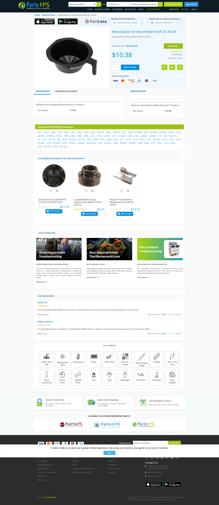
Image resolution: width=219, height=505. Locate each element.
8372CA (72, 139)
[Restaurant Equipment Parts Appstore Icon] (45, 25)
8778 (178, 139)
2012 (124, 132)
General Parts (78, 381)
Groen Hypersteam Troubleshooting (52, 264)
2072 (145, 132)
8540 (96, 139)
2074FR (41, 136)
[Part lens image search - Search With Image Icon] (111, 25)
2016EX (138, 132)
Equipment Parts (173, 4)
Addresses (112, 464)
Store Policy (42, 461)
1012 (40, 132)
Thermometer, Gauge (142, 364)
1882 (92, 132)
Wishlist (111, 472)
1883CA (116, 132)
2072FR (153, 132)
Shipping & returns (45, 464)
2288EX (152, 136)
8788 (146, 143)
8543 (115, 139)
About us (41, 480)
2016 (130, 132)
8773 (165, 139)
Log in (193, 9)
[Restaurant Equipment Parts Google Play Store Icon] (68, 25)
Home (89, 9)
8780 (49, 143)
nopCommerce (50, 497)
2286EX (144, 136)
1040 (53, 132)
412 (159, 136)
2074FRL (50, 136)
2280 (129, 136)
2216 (99, 136)
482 (58, 139)
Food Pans (140, 380)
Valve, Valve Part (46, 363)
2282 (136, 136)
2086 (79, 136)
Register (184, 9)
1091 (73, 132)
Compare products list (82, 472)
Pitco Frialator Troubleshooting (152, 264)
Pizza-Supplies (172, 381)
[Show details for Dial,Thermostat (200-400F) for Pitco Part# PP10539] (54, 180)
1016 (46, 132)
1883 (108, 132)
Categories (117, 9)
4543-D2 (173, 136)
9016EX (63, 146)
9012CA (47, 146)
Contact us (41, 476)
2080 (66, 136)
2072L (171, 132)
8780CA (56, 143)
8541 (102, 139)
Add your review (175, 58)
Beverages (125, 380)
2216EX (106, 136)
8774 (171, 139)
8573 (135, 139)
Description (43, 91)
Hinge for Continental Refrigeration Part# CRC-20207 (122, 202)
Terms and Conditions (46, 472)
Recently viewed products (84, 468)
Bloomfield (132, 46)
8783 (100, 143)
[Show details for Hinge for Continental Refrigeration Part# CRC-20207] (124, 180)
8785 (115, 143)
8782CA (72, 143)
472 (45, 139)
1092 (79, 132)
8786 (140, 143)
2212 (92, 136)
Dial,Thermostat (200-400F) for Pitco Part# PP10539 (52, 200)
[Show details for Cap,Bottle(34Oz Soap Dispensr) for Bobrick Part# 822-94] (89, 180)
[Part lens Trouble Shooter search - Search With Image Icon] (165, 25)
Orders (111, 461)
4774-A (52, 139)
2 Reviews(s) (176, 54)
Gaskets (156, 362)
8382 (89, 139)
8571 (122, 139)
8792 (159, 143)
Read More (41, 282)
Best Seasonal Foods (96, 264)
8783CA (107, 143)
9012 (40, 146)
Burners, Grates (125, 363)
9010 (173, 143)
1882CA (100, 132)
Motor (94, 362)
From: (39, 314)
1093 (86, 132)
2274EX (122, 136)
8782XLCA (91, 143)
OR (104, 4)
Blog (141, 9)
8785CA (123, 143)
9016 (55, 146)
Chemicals (156, 380)
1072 (59, 132)
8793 (166, 143)
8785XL (132, 143)
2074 (178, 132)
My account (130, 9)
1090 (66, 132)
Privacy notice (43, 468)
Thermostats (78, 362)
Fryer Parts (109, 362)
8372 (64, 139)
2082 (72, 136)
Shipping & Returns (66, 91)
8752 (148, 139)
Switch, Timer (62, 381)
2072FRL (163, 132)
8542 (109, 139)
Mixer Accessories (47, 381)
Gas (93, 380)
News (75, 461)
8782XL (81, 143)
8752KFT (157, 139)
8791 (153, 143)
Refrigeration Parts (62, 363)
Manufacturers (102, 9)
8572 (129, 139)
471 (39, 139)
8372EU (81, 139)
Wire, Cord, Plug (172, 363)
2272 (114, 136)
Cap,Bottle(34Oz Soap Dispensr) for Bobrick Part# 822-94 (87, 202)
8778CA (41, 143)
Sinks (109, 380)
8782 (64, 143)
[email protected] (155, 472)
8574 (142, 139)
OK (109, 453)
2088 (86, 136)
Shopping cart (114, 468)
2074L (59, 136)
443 (165, 136)
